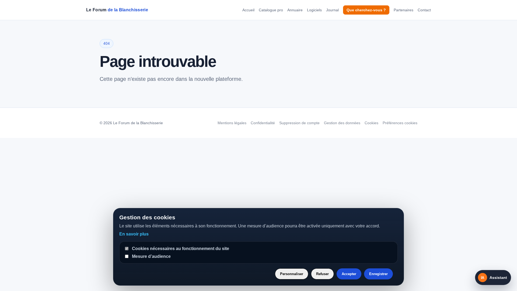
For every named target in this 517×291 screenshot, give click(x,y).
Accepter (349, 274)
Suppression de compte (299, 123)
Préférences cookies (400, 123)
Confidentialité (263, 123)
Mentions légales (232, 123)
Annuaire (295, 10)
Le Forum (117, 10)
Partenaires (403, 10)
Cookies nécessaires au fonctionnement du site (180, 248)
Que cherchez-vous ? (366, 10)
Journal (332, 10)
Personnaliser (291, 274)
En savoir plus (134, 234)
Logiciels (314, 10)
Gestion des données (342, 123)
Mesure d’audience (151, 256)
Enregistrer (378, 274)
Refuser (322, 274)
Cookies (371, 123)
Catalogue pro (271, 10)
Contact (424, 10)
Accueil (248, 10)
